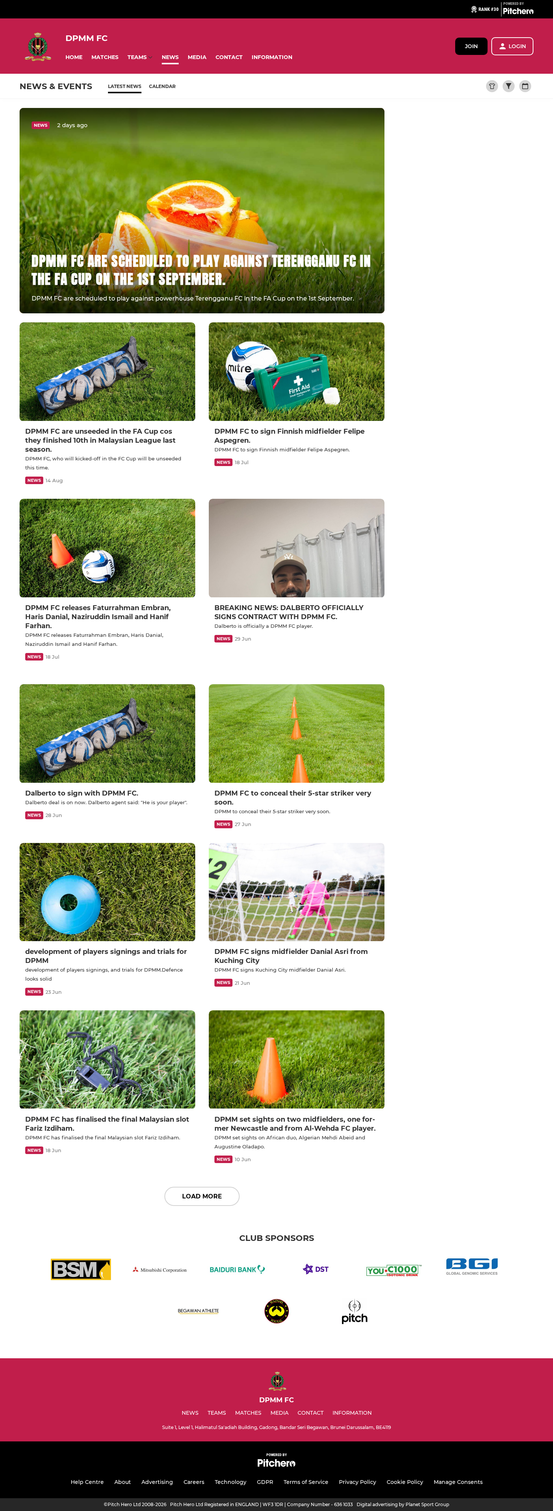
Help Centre (87, 1482)
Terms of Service (306, 1482)
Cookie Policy (405, 1482)
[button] (74, 57)
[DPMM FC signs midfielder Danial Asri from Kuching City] (296, 892)
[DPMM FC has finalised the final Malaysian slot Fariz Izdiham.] (107, 1059)
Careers (194, 1482)
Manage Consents (458, 1482)
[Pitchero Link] (518, 12)
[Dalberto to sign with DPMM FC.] (107, 733)
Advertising (157, 1482)
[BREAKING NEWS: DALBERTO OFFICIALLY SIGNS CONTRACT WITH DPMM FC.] (296, 548)
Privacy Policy (357, 1482)
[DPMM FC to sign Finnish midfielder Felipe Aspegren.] (296, 371)
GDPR (265, 1482)
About (122, 1482)
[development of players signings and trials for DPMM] (107, 892)
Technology (230, 1482)
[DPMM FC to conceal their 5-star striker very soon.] (296, 733)
